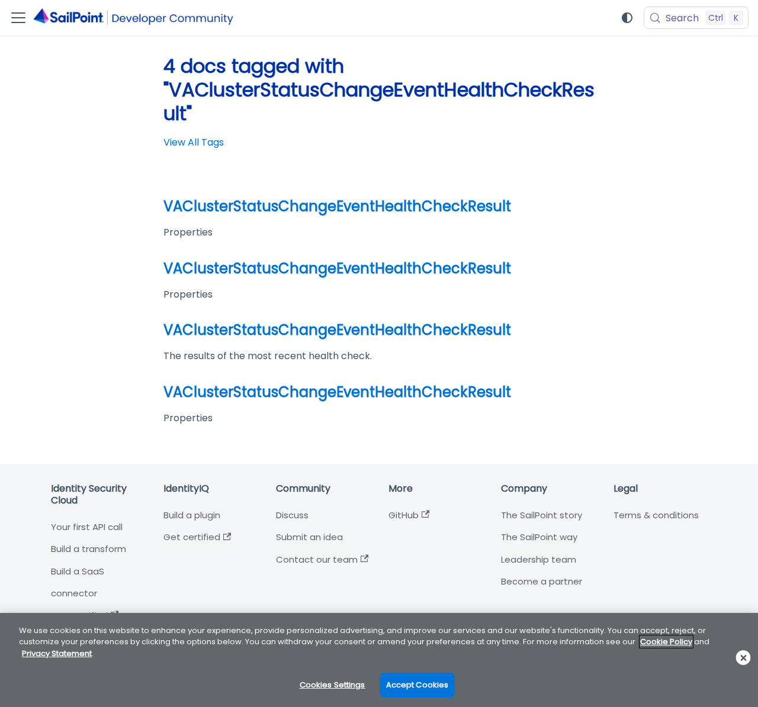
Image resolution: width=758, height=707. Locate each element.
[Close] (743, 657)
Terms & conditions (656, 515)
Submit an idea (309, 537)
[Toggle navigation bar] (18, 18)
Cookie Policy (666, 641)
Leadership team (538, 559)
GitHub (403, 515)
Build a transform (88, 549)
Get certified (191, 537)
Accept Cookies (417, 684)
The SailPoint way (539, 537)
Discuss (292, 515)
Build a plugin (191, 515)
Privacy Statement (57, 653)
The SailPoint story (541, 515)
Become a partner (541, 581)
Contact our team (317, 559)
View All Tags (193, 142)
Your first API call (87, 527)
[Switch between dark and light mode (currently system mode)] (627, 17)
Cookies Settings (332, 684)
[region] (379, 660)
